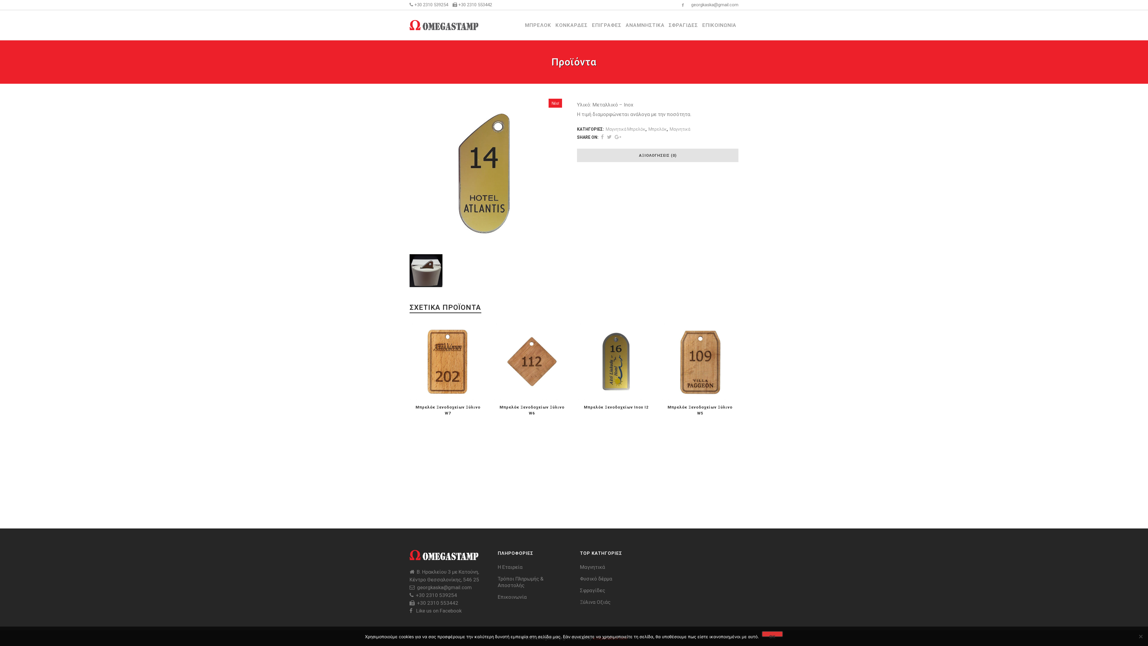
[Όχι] (1141, 636)
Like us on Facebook (438, 611)
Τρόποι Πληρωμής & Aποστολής (521, 582)
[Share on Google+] (618, 137)
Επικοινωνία (512, 597)
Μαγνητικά (680, 129)
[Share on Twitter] (609, 137)
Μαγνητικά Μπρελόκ (625, 129)
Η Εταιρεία (510, 567)
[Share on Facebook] (602, 137)
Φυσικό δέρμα (596, 579)
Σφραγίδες (592, 590)
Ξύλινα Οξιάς (595, 602)
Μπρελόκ (657, 129)
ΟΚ (772, 636)
